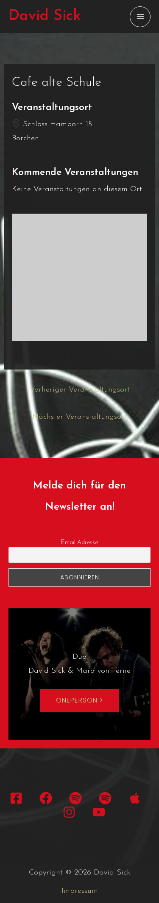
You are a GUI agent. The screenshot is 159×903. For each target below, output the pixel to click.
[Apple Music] (134, 798)
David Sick (44, 16)
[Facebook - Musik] (45, 798)
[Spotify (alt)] (105, 798)
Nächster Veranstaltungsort (79, 417)
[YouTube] (98, 812)
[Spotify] (75, 798)
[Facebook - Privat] (16, 798)
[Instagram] (69, 812)
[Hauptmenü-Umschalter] (140, 16)
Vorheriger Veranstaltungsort (80, 390)
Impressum (79, 891)
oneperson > (79, 700)
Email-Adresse (79, 542)
